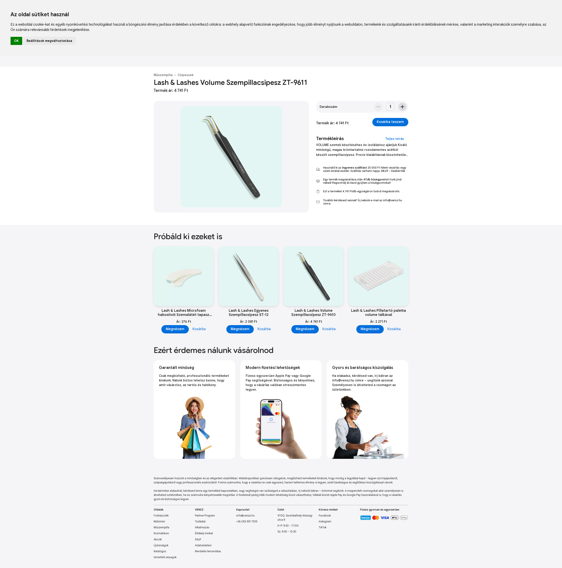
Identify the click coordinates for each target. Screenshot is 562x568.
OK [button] (16, 41)
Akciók (158, 539)
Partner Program (205, 515)
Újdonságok (161, 545)
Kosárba (199, 329)
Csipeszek (185, 75)
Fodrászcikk (161, 515)
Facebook (325, 515)
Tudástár (200, 521)
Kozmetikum (161, 533)
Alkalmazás (202, 527)
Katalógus (160, 551)
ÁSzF (198, 539)
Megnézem (175, 329)
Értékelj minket (204, 533)
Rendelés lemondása (208, 551)
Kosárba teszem (390, 122)
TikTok (322, 527)
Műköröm (159, 521)
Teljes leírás (394, 139)
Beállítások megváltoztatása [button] (49, 41)
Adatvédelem (203, 545)
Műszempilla (163, 75)
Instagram (325, 521)
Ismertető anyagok (165, 557)
